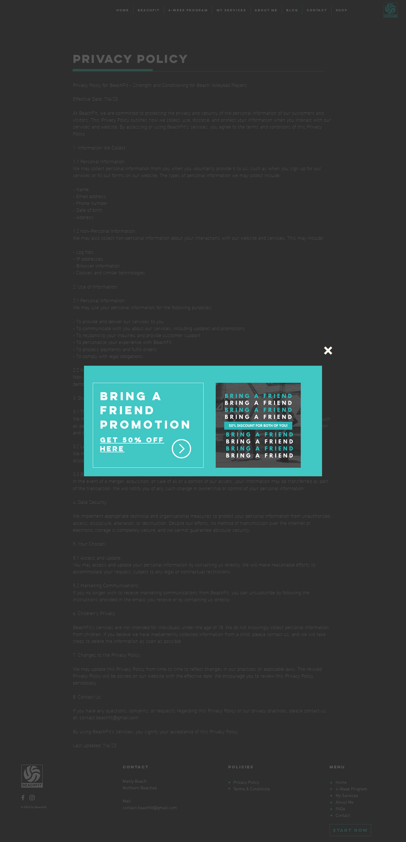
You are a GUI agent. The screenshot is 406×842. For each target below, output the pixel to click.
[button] (328, 350)
